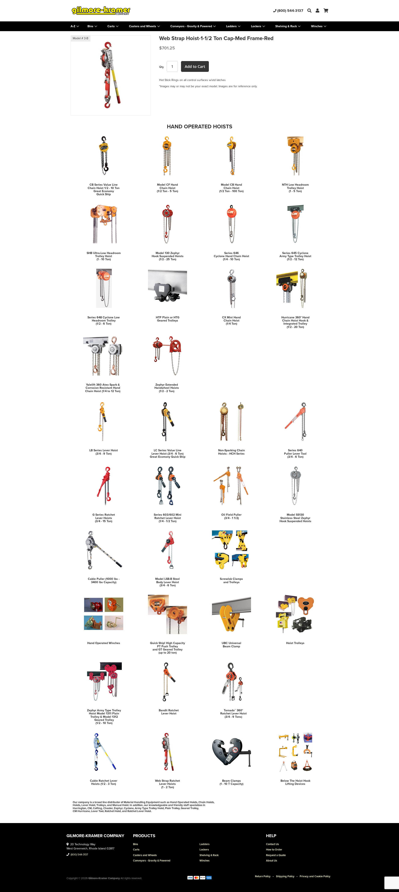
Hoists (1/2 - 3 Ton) (103, 784)
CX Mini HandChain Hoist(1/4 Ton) (231, 320)
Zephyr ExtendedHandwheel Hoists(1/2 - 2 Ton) (166, 388)
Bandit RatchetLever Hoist (169, 712)
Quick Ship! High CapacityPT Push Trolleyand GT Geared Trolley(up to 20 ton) (167, 648)
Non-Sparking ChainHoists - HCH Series (231, 452)
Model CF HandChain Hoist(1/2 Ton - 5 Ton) (167, 188)
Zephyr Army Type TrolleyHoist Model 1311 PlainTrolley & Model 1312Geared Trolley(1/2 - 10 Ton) (104, 716)
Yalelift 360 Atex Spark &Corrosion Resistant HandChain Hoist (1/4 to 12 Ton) (102, 388)
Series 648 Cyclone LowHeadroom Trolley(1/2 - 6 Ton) (103, 320)
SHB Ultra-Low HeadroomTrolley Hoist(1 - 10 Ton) (104, 256)
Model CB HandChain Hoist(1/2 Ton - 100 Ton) (231, 188)
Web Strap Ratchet (167, 781)
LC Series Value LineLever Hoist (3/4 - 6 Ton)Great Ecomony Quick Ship (167, 453)
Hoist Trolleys (295, 643)
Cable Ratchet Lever (103, 781)
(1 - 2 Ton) (167, 787)
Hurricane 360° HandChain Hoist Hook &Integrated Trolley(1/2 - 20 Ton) (295, 322)
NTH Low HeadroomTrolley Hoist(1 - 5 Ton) (295, 188)
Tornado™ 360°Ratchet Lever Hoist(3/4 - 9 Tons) (233, 713)
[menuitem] (92, 26)
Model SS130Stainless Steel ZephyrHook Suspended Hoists (295, 518)
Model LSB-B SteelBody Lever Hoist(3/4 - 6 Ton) (167, 582)
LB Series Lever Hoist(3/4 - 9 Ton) (103, 452)
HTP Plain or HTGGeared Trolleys (167, 319)
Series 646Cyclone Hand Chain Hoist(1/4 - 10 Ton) (231, 256)
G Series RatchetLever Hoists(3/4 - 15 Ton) (103, 518)
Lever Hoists (167, 784)
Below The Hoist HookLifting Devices (295, 782)
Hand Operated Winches (103, 643)
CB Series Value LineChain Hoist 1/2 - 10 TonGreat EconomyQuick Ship (103, 189)
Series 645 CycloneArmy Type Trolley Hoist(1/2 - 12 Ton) (295, 256)
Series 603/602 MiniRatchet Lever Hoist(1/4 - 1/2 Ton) (167, 518)
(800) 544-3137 (290, 10)
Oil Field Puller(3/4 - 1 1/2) (231, 516)
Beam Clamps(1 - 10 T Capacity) (231, 782)
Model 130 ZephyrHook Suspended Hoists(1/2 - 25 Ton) (167, 256)
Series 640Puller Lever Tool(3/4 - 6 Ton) (295, 453)
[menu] (199, 26)
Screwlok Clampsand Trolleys (231, 580)
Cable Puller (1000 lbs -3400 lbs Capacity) (103, 580)
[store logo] (113, 10)
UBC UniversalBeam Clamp (231, 644)
